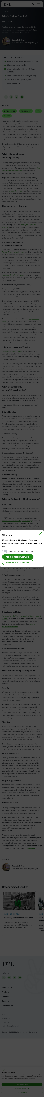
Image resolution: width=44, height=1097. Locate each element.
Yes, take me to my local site (17, 557)
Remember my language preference (21, 551)
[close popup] (40, 533)
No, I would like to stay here (17, 562)
